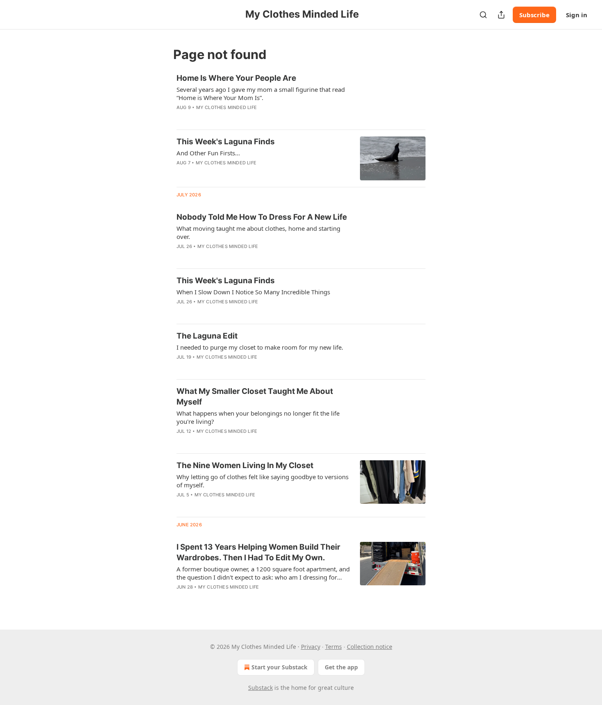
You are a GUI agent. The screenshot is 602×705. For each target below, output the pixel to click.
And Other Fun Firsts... (208, 153)
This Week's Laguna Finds (226, 141)
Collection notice (369, 646)
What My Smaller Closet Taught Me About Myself (255, 397)
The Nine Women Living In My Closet (245, 465)
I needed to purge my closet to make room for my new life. (260, 347)
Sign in (576, 15)
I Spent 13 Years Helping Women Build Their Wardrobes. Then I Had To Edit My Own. (258, 552)
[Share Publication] (501, 15)
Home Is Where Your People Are (236, 78)
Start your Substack (279, 667)
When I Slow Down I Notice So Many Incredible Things (253, 292)
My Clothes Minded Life (226, 107)
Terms (333, 646)
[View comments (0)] (239, 118)
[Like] (182, 173)
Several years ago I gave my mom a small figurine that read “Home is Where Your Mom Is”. (261, 93)
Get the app (341, 667)
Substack (260, 687)
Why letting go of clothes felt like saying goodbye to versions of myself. (263, 481)
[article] (301, 98)
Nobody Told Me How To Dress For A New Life (262, 217)
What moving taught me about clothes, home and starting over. (258, 232)
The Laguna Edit (207, 336)
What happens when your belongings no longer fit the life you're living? (258, 417)
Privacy (310, 646)
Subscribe (534, 15)
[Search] (483, 15)
